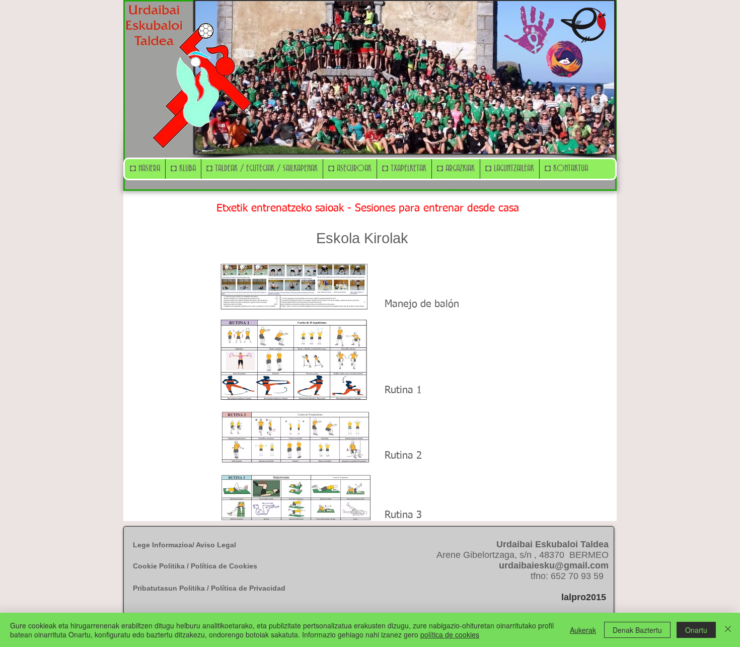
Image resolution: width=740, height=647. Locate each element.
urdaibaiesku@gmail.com (554, 565)
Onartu (696, 630)
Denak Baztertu (637, 630)
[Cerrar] (728, 630)
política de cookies (449, 634)
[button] (183, 169)
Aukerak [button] (583, 630)
